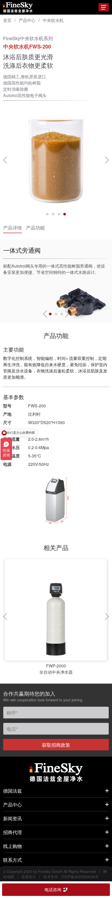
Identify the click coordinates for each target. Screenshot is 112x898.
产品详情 (12, 227)
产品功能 (35, 227)
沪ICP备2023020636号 (80, 876)
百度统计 (28, 876)
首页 (7, 20)
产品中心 (27, 20)
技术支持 (50, 876)
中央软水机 (53, 20)
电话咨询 (53, 890)
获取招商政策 (56, 744)
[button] (5, 160)
